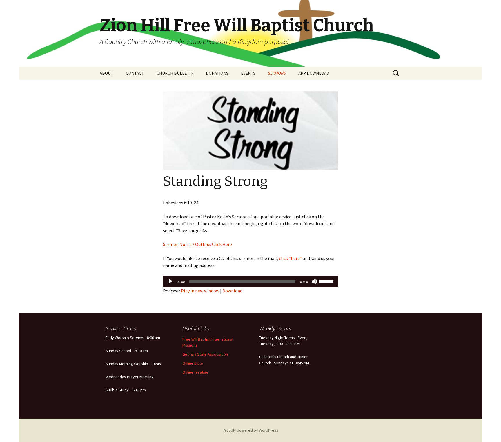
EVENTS (248, 73)
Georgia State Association (205, 354)
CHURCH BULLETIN (175, 73)
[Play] (170, 281)
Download (232, 291)
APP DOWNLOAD (313, 73)
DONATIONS (217, 73)
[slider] (327, 281)
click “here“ (290, 258)
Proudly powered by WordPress (250, 430)
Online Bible (192, 363)
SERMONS (277, 73)
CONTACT (135, 73)
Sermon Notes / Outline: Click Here (197, 244)
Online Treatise (195, 372)
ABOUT (106, 73)
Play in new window (200, 291)
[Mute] (314, 281)
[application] (250, 281)
